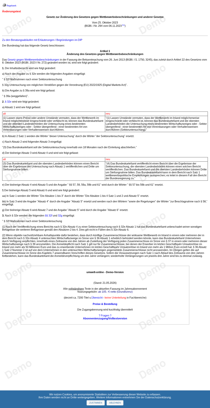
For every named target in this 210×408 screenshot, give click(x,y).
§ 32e (8, 101)
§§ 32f (48, 215)
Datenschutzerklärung (158, 397)
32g (60, 215)
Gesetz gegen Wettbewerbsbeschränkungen (33, 59)
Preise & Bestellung (105, 304)
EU (123, 25)
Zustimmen (95, 403)
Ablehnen (115, 403)
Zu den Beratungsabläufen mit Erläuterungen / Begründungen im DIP (42, 40)
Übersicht (97, 297)
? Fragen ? (105, 315)
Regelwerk (11, 5)
